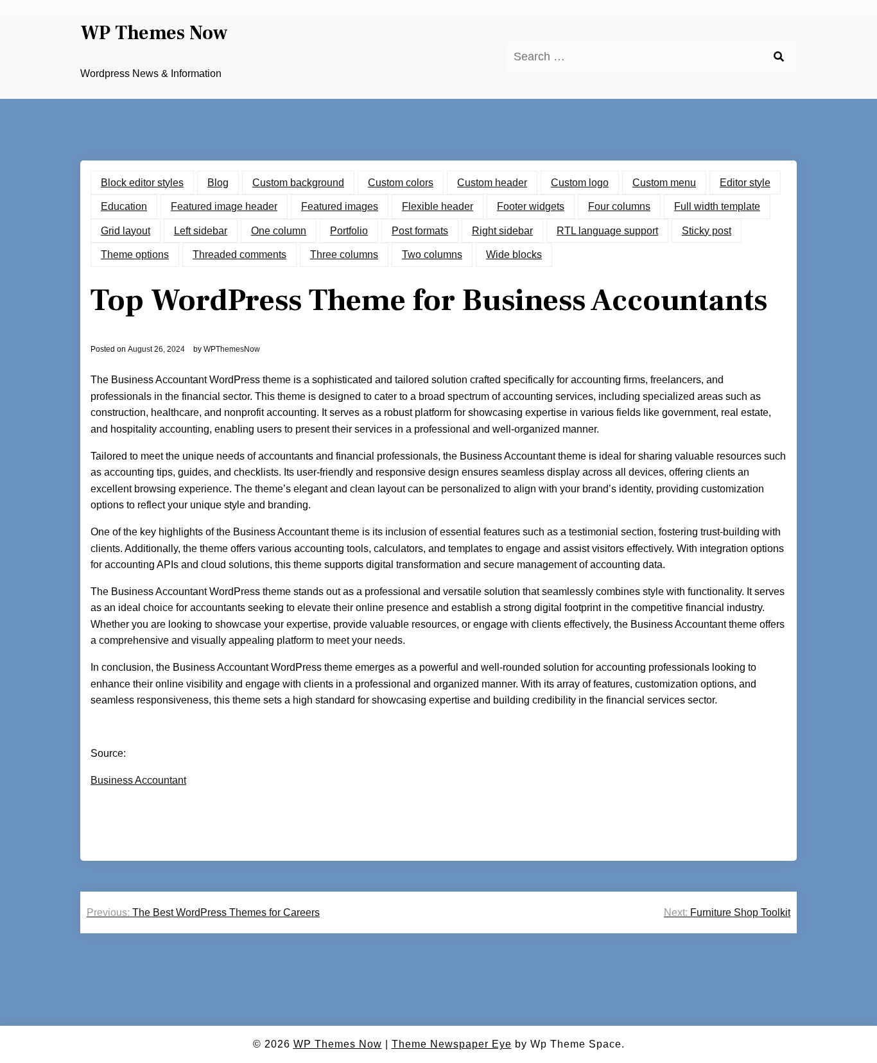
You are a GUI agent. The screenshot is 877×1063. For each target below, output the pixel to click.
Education (124, 206)
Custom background (298, 182)
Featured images (339, 206)
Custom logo (580, 182)
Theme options (135, 254)
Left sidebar (200, 230)
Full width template (717, 206)
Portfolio (349, 230)
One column (278, 230)
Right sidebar (502, 230)
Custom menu (664, 182)
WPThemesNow (232, 349)
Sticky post (706, 230)
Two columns (432, 254)
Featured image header (224, 206)
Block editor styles (142, 182)
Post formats (420, 230)
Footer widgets (530, 206)
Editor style (745, 182)
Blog (218, 182)
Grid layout (125, 230)
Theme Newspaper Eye (452, 1044)
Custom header (492, 182)
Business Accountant (138, 780)
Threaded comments (239, 254)
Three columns (344, 254)
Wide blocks (514, 254)
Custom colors (400, 182)
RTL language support (607, 230)
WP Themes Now (154, 33)
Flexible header (437, 206)
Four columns (619, 206)
